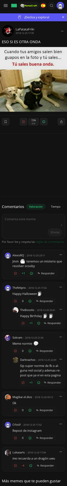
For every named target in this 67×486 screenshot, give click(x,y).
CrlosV (16, 424)
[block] (62, 31)
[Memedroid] (13, 5)
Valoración (36, 206)
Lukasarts (18, 452)
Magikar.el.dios (22, 397)
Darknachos (27, 360)
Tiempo (55, 206)
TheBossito (27, 310)
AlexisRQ (18, 255)
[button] (51, 5)
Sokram (17, 337)
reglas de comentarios (50, 242)
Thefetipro (19, 287)
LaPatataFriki (25, 29)
